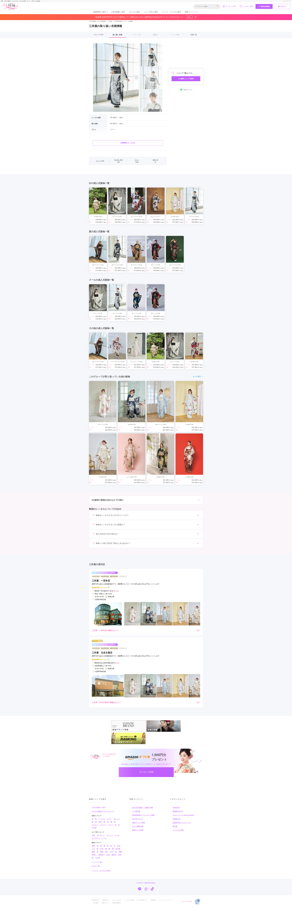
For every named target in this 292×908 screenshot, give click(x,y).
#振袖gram (176, 819)
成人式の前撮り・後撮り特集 (142, 807)
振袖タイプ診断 (137, 830)
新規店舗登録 (116, 903)
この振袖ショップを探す (186, 79)
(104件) (105, 587)
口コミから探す (134, 12)
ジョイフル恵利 (178, 830)
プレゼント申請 (230, 6)
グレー (110, 825)
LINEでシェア (187, 90)
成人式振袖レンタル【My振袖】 (98, 21)
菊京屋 (175, 826)
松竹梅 (117, 849)
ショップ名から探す (151, 12)
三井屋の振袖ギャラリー (120, 21)
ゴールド (95, 825)
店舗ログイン (105, 903)
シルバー (103, 825)
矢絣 (108, 855)
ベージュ (102, 819)
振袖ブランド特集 (138, 822)
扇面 (93, 852)
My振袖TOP (95, 900)
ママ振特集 (136, 811)
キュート (110, 835)
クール (117, 835)
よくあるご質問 (248, 6)
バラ (93, 849)
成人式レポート (137, 819)
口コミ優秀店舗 (137, 826)
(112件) (105, 659)
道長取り (101, 855)
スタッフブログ (117, 900)
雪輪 (120, 852)
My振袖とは (105, 900)
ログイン (283, 6)
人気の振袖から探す (118, 12)
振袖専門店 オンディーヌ (182, 822)
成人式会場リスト (142, 900)
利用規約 (153, 900)
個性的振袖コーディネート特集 (143, 815)
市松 (119, 855)
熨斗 (106, 852)
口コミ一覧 (96, 866)
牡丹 (118, 846)
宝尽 (111, 852)
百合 (101, 849)
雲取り (94, 855)
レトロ (104, 838)
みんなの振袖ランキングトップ (103, 811)
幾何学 (114, 855)
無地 (93, 846)
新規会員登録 (265, 6)
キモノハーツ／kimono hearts (183, 815)
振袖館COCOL (178, 811)
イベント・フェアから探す (171, 12)
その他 (94, 828)
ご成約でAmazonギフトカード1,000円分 (103, 572)
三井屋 (109, 21)
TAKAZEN (176, 807)
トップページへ (287, 1)
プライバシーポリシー (166, 900)
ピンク (109, 819)
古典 (93, 835)
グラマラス (96, 838)
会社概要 (96, 903)
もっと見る (197, 376)
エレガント (101, 835)
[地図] (117, 591)
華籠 (101, 852)
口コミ (155, 35)
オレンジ (116, 819)
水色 (100, 822)
